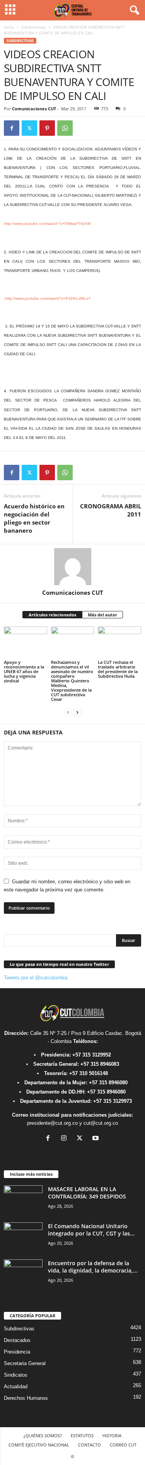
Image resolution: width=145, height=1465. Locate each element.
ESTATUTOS (82, 1435)
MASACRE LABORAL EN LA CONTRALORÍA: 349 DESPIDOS (87, 1192)
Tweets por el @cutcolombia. (36, 978)
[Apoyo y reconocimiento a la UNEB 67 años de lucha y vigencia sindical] (25, 642)
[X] (29, 128)
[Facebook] (11, 128)
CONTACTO (89, 1445)
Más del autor (102, 615)
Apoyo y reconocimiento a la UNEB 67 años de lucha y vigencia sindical (24, 671)
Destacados (17, 1340)
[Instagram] (65, 1139)
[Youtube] (96, 1139)
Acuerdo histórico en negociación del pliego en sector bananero (34, 518)
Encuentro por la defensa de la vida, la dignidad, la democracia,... (93, 1266)
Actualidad (15, 1386)
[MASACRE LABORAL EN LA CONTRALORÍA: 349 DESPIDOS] (23, 1199)
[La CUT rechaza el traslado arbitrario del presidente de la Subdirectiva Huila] (119, 642)
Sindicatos (15, 1375)
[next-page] (77, 712)
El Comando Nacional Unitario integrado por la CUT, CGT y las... (91, 1229)
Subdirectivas (33, 27)
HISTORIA (111, 1435)
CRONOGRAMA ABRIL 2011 (110, 510)
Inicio (9, 27)
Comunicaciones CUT (34, 108)
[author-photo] (72, 566)
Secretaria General (25, 1363)
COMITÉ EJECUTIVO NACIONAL (39, 1445)
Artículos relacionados (52, 615)
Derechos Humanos (26, 1398)
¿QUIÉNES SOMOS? (43, 1435)
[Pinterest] (47, 128)
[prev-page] (68, 712)
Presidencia (17, 1352)
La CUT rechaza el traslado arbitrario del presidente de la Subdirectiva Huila (118, 669)
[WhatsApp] (65, 128)
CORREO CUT (123, 1445)
